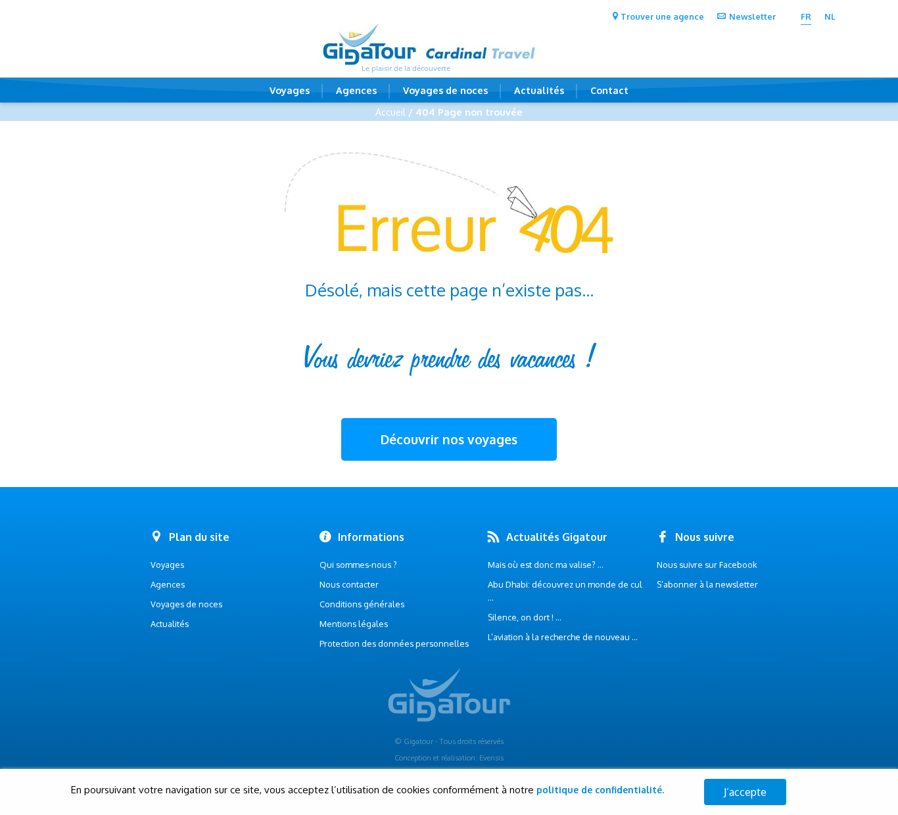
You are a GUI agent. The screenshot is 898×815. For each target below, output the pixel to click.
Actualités (539, 90)
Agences (356, 90)
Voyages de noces (445, 90)
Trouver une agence (662, 16)
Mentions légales (353, 623)
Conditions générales (361, 604)
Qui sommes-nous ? (358, 564)
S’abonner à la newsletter (707, 584)
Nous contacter (349, 584)
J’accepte (745, 792)
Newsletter (752, 16)
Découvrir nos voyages (449, 439)
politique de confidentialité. (600, 789)
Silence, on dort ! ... (524, 617)
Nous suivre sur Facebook (707, 564)
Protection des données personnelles (394, 643)
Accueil (390, 112)
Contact (609, 90)
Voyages (290, 90)
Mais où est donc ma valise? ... (545, 564)
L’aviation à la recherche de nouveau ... (563, 637)
